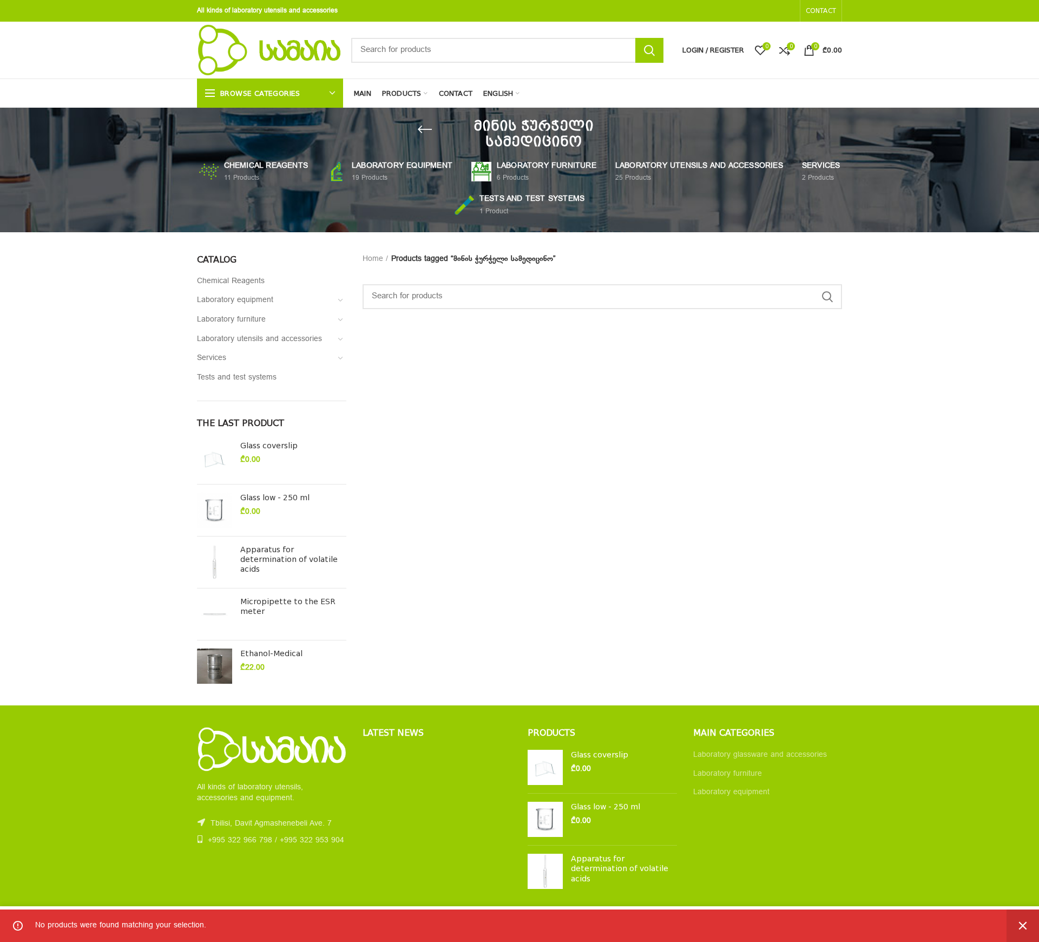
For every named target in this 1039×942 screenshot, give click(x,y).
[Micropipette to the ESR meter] (214, 614)
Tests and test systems (237, 377)
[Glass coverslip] (214, 458)
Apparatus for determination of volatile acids (289, 559)
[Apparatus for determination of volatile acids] (214, 562)
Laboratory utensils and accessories (259, 339)
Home (373, 259)
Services (211, 358)
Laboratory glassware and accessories (760, 755)
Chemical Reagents (231, 281)
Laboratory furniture (231, 319)
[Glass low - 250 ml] (214, 510)
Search (649, 50)
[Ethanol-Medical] (214, 666)
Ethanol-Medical (271, 653)
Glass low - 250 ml (275, 497)
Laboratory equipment (235, 300)
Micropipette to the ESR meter (288, 606)
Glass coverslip (269, 445)
